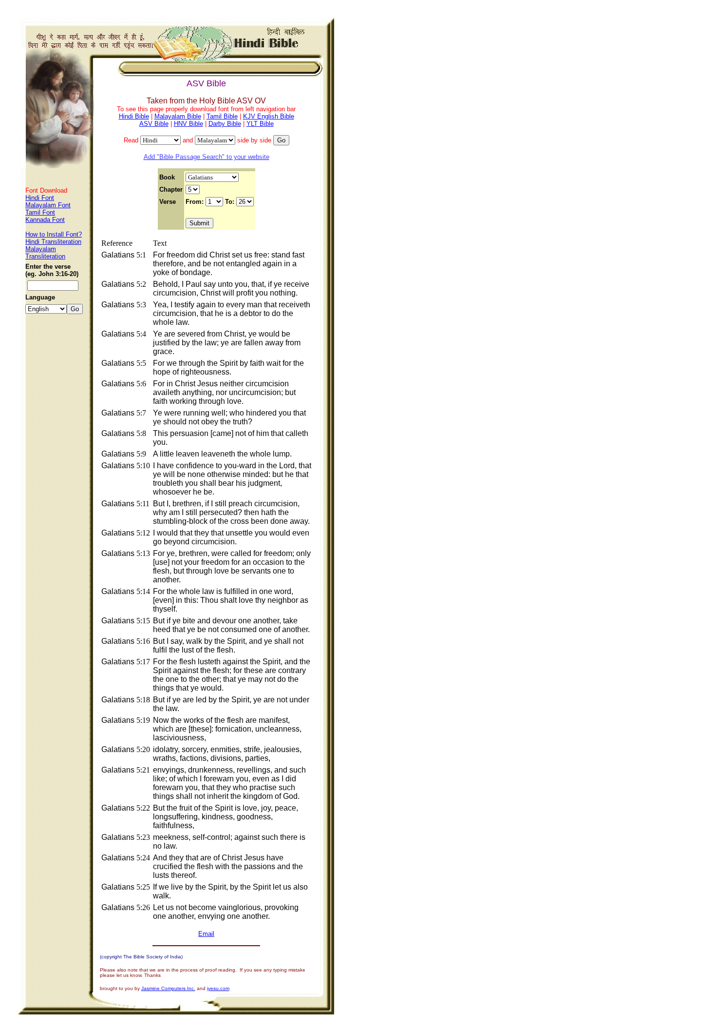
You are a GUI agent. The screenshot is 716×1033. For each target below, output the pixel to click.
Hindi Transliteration (53, 241)
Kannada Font (45, 219)
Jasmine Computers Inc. (168, 988)
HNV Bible (188, 123)
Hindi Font (39, 197)
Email (206, 933)
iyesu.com (218, 988)
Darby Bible (224, 123)
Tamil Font (40, 212)
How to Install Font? (53, 234)
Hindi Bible (134, 116)
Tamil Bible (222, 116)
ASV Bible (154, 123)
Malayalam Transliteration (45, 252)
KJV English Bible (268, 116)
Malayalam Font (48, 205)
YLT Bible (260, 123)
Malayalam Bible (177, 116)
